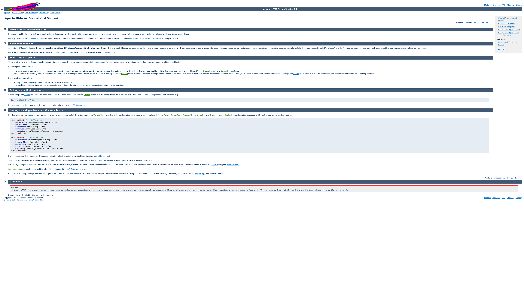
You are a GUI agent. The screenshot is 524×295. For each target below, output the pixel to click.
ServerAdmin (163, 115)
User (199, 71)
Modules (487, 5)
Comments (502, 49)
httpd (95, 62)
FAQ (503, 5)
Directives (496, 5)
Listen (212, 71)
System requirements (506, 24)
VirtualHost (99, 115)
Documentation (31, 13)
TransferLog (216, 115)
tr (491, 22)
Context (214, 165)
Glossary (510, 5)
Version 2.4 (43, 13)
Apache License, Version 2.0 (31, 200)
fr (479, 22)
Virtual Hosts (55, 13)
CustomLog (230, 115)
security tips (200, 174)
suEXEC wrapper (74, 169)
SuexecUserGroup (16, 169)
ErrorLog (201, 115)
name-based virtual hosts (33, 38)
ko (487, 22)
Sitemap (519, 5)
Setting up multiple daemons (509, 30)
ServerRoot (226, 71)
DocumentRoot (189, 115)
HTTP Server (17, 13)
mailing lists (343, 190)
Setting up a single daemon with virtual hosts (508, 34)
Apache (7, 13)
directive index (233, 165)
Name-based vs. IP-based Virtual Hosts (144, 38)
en (474, 22)
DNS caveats (78, 105)
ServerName (176, 115)
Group (205, 71)
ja (483, 22)
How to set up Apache (506, 27)
